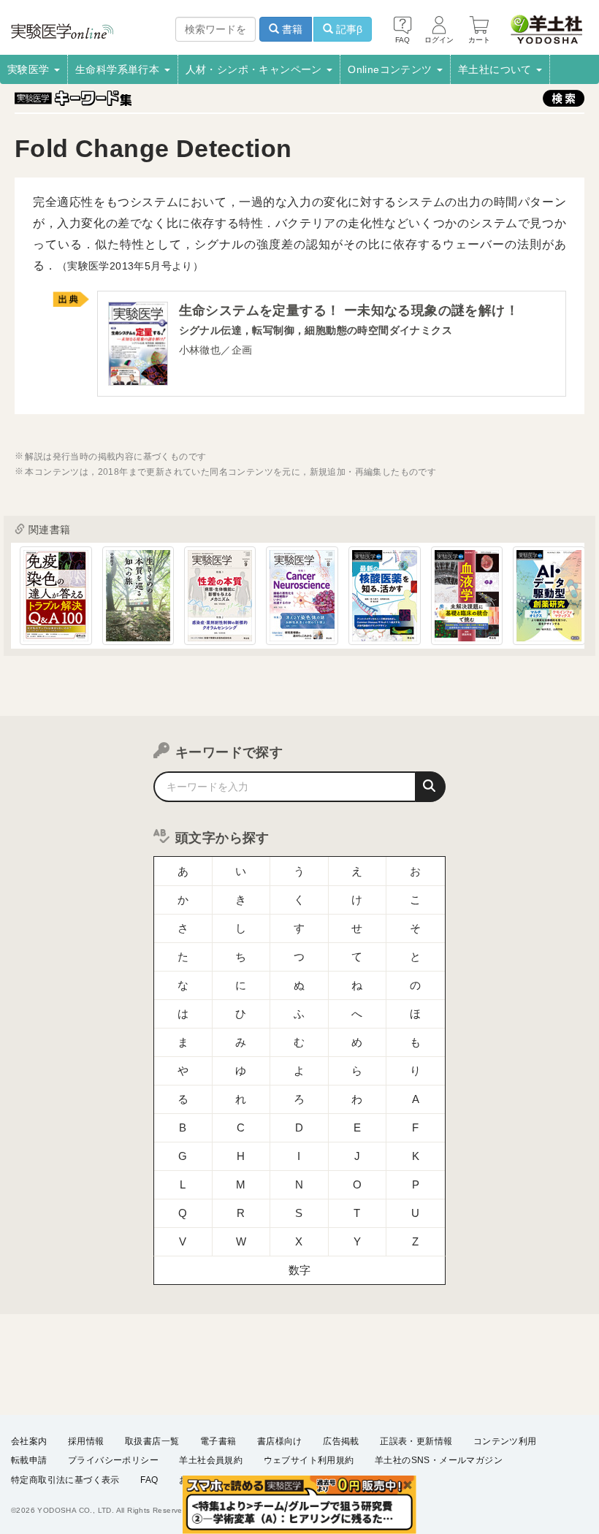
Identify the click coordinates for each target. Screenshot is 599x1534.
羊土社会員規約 (211, 1460)
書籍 (290, 29)
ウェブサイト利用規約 (309, 1460)
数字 (300, 1270)
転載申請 (29, 1460)
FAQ (149, 1480)
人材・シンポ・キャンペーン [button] (256, 69)
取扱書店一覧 (152, 1441)
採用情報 (86, 1441)
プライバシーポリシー (113, 1460)
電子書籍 (218, 1441)
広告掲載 (341, 1441)
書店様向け (279, 1441)
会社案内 (29, 1441)
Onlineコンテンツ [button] (391, 69)
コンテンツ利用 (505, 1441)
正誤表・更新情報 (416, 1441)
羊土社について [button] (496, 69)
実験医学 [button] (30, 69)
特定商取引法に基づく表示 (65, 1480)
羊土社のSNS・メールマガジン (439, 1460)
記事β (347, 29)
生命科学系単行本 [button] (119, 69)
